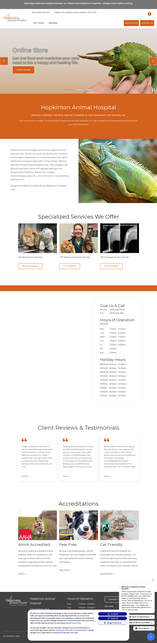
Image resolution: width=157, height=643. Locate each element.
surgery (59, 165)
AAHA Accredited (37, 551)
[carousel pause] (153, 90)
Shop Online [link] (131, 23)
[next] (153, 61)
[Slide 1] (68, 89)
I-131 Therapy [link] (69, 266)
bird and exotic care (39, 165)
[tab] (105, 324)
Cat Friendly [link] (106, 574)
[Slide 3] (89, 89)
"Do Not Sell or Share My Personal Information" (72, 630)
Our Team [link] (38, 23)
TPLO (52, 165)
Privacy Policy (76, 623)
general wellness (49, 168)
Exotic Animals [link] (30, 266)
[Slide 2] (78, 89)
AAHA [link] (21, 574)
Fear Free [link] (64, 570)
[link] (14, 18)
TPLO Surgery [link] (111, 266)
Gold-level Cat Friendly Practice (115, 555)
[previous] (4, 61)
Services (53, 23)
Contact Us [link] (147, 23)
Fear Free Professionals (73, 551)
